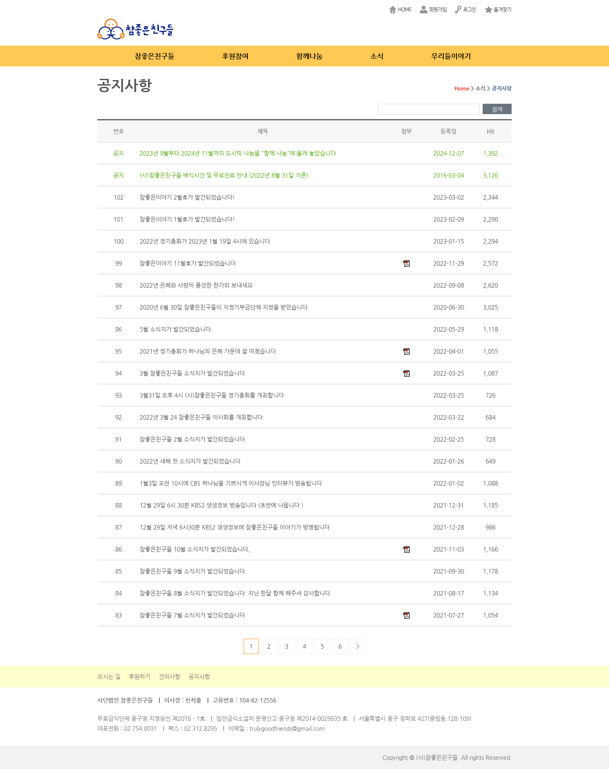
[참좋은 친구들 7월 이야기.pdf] (406, 614)
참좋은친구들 (154, 56)
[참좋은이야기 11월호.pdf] (406, 262)
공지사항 (199, 676)
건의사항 (169, 676)
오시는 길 (109, 676)
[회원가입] (434, 10)
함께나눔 (309, 56)
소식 (377, 56)
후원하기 (139, 676)
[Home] (402, 10)
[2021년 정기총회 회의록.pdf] (406, 350)
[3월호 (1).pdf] (406, 372)
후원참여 (235, 56)
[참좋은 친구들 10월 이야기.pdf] (406, 548)
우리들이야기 (451, 56)
